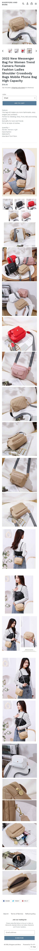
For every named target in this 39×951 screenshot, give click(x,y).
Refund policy (30, 914)
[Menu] (36, 3)
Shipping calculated (18, 87)
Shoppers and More (9, 3)
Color (4, 94)
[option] (10, 51)
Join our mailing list (19, 920)
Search (6, 914)
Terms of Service (17, 914)
